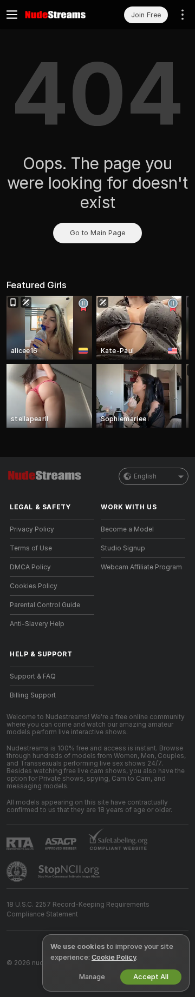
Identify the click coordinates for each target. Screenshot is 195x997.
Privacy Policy (32, 529)
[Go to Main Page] (61, 14)
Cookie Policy (114, 957)
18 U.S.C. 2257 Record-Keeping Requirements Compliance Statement (78, 909)
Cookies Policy (33, 586)
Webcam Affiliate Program (141, 567)
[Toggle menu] (12, 14)
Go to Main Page (97, 233)
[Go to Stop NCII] (70, 871)
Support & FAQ (33, 676)
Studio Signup (123, 548)
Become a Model (127, 529)
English (145, 476)
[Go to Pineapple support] (17, 871)
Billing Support (33, 695)
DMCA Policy (30, 567)
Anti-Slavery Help (37, 624)
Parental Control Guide (45, 605)
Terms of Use (31, 548)
